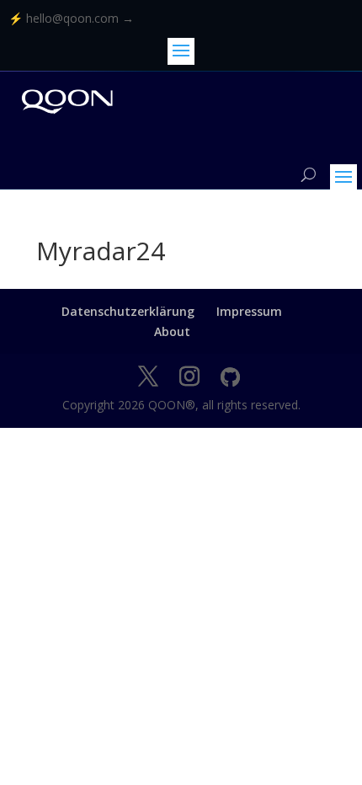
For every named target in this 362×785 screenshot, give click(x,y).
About (172, 331)
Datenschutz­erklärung (127, 311)
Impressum (249, 311)
